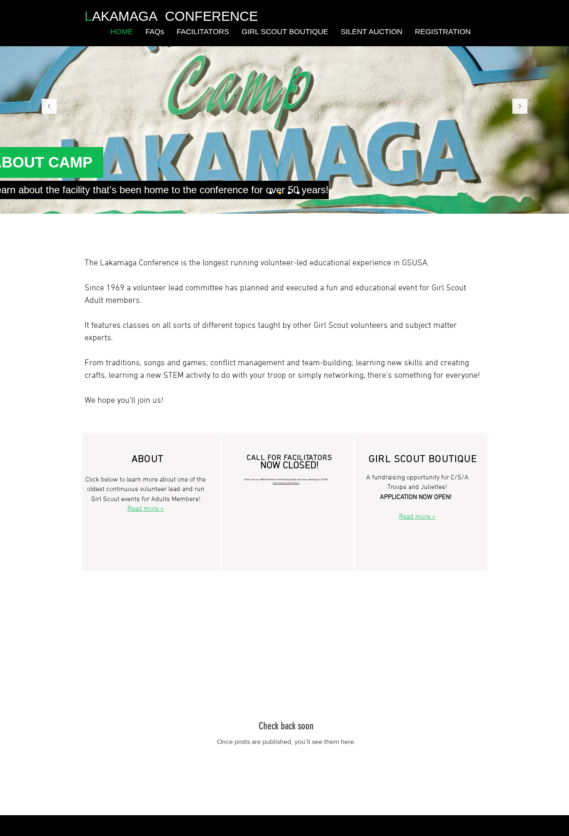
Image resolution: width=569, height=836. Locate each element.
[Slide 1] (271, 193)
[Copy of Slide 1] (298, 193)
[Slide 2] (280, 193)
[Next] (519, 107)
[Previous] (49, 107)
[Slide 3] (289, 193)
